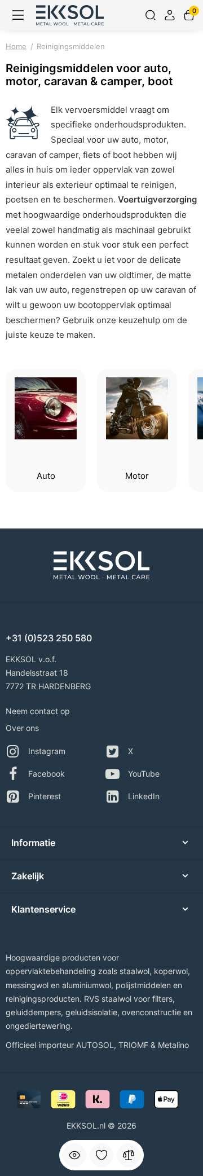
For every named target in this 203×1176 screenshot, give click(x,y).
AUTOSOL (95, 1045)
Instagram (46, 751)
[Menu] (18, 15)
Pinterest (44, 796)
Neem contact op (38, 711)
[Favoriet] (101, 1155)
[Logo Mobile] (70, 15)
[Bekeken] (74, 1155)
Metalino (173, 1045)
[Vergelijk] (128, 1155)
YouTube (144, 773)
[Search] (150, 15)
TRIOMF (133, 1045)
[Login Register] (169, 15)
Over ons (22, 728)
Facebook (46, 773)
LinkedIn (144, 796)
